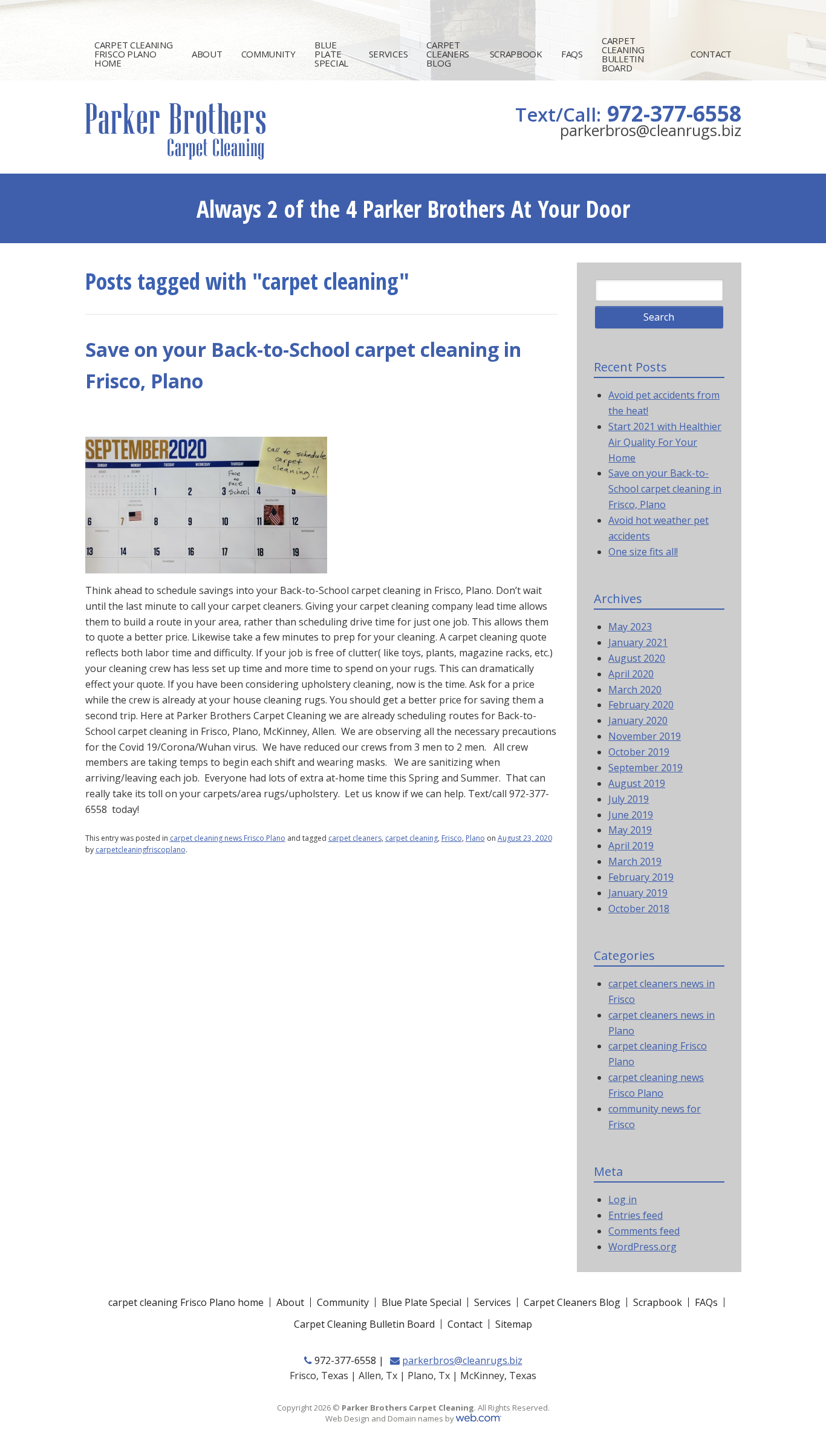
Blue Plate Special (331, 54)
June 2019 (630, 814)
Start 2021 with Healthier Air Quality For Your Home (664, 442)
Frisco (451, 838)
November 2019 (644, 736)
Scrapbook (516, 54)
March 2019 (635, 861)
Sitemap (513, 1324)
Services (388, 54)
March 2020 (635, 689)
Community (268, 54)
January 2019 (638, 892)
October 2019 (638, 752)
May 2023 (630, 626)
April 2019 (631, 845)
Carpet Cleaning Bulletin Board (623, 54)
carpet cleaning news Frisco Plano (227, 838)
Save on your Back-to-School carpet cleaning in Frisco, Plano (664, 488)
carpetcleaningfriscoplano (141, 849)
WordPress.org (642, 1246)
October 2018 (638, 908)
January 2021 (638, 642)
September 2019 (645, 767)
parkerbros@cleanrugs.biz (650, 130)
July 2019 (628, 799)
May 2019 (630, 830)
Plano (475, 838)
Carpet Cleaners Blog (447, 54)
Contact (711, 54)
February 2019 (641, 877)
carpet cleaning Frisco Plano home (133, 54)
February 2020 (641, 704)
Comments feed (644, 1231)
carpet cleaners (355, 838)
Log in (622, 1199)
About (207, 54)
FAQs (572, 54)
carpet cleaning (411, 838)
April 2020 (631, 673)
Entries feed (635, 1215)
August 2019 (636, 783)
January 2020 (638, 720)
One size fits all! (643, 551)
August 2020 (636, 658)
